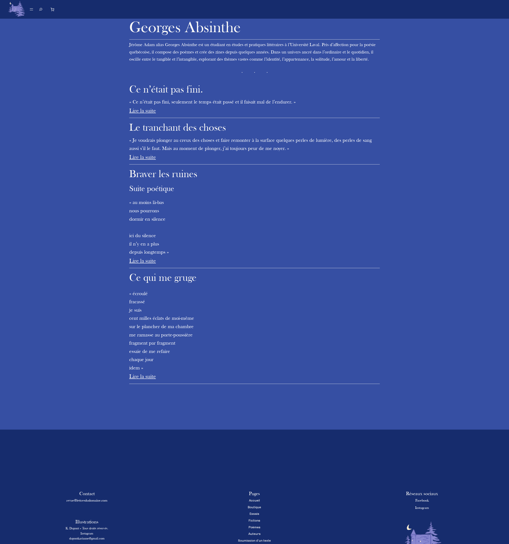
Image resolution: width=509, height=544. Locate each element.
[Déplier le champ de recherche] (41, 9)
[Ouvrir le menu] (31, 9)
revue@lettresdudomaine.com (86, 500)
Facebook (422, 500)
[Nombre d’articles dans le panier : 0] (52, 9)
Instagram (87, 533)
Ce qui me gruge (162, 278)
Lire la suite (142, 111)
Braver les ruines (163, 174)
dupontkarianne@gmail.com (87, 538)
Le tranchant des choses (177, 128)
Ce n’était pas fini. (166, 90)
